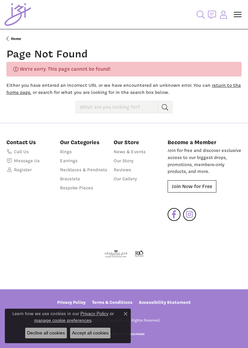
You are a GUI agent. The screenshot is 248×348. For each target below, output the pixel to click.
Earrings (69, 161)
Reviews (122, 170)
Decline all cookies (46, 332)
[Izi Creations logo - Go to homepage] (17, 14)
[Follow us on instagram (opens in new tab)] (189, 214)
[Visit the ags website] (116, 254)
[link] (212, 14)
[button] (201, 14)
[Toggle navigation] (238, 14)
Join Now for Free (192, 186)
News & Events (130, 151)
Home (16, 38)
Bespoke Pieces (76, 188)
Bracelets (70, 179)
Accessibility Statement (165, 302)
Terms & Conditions (112, 302)
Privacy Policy (71, 302)
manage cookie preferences (62, 320)
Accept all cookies (90, 332)
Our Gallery (125, 179)
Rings (66, 151)
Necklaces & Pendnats (83, 170)
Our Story (123, 161)
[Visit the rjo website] (139, 254)
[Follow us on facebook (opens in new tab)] (174, 214)
